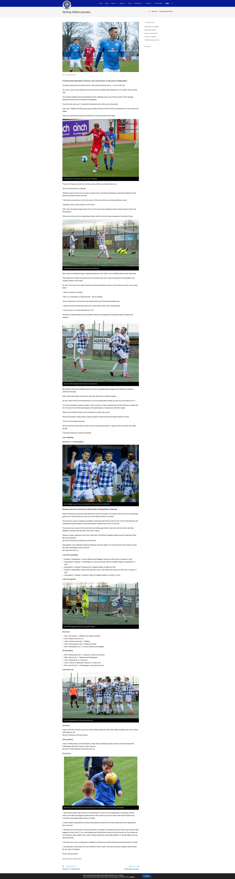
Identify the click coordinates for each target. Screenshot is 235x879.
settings (132, 877)
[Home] (149, 11)
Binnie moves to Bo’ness (150, 33)
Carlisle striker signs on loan (151, 40)
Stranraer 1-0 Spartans (150, 36)
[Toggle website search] (172, 3)
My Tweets (147, 46)
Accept (147, 876)
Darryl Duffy (69, 859)
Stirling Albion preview (166, 11)
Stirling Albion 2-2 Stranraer (151, 26)
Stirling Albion (77, 859)
